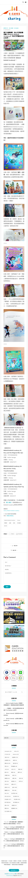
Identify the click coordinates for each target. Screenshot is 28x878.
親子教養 (16, 802)
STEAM (7, 754)
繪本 (14, 523)
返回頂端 (13, 870)
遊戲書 (14, 805)
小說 (7, 769)
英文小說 (8, 796)
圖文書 (15, 763)
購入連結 (8, 502)
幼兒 (13, 769)
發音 (21, 778)
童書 (10, 523)
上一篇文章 (14, 545)
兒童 (7, 757)
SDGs (16, 751)
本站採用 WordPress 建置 (11, 873)
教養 (13, 772)
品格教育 (7, 760)
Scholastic (8, 751)
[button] (23, 2)
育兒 (14, 790)
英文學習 (14, 793)
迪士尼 (5, 525)
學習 (6, 766)
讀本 (7, 805)
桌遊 (14, 775)
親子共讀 (8, 802)
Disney (18, 520)
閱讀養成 (14, 808)
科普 (7, 784)
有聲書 (7, 775)
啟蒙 (15, 760)
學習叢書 (14, 766)
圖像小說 (7, 763)
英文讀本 (17, 799)
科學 (21, 781)
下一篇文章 (13, 550)
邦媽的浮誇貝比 (10, 515)
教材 (6, 772)
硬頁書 (13, 781)
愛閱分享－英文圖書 (8, 28)
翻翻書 (7, 790)
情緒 (20, 769)
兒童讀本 (15, 757)
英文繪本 (16, 28)
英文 (7, 793)
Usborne (16, 754)
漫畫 (14, 778)
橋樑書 (5, 523)
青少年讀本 (8, 811)
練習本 (7, 787)
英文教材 (16, 796)
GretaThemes (9, 875)
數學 (20, 772)
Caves (6, 827)
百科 (7, 781)
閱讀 (7, 808)
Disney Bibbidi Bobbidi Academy (11, 510)
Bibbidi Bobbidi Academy (9, 520)
